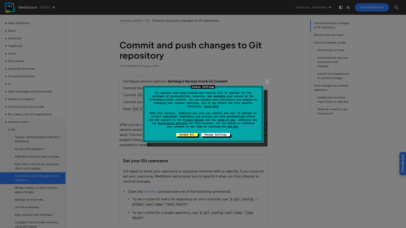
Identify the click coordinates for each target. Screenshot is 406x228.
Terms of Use (226, 120)
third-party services (172, 123)
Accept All (187, 134)
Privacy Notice (193, 120)
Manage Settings (215, 134)
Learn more (211, 106)
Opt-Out (233, 126)
